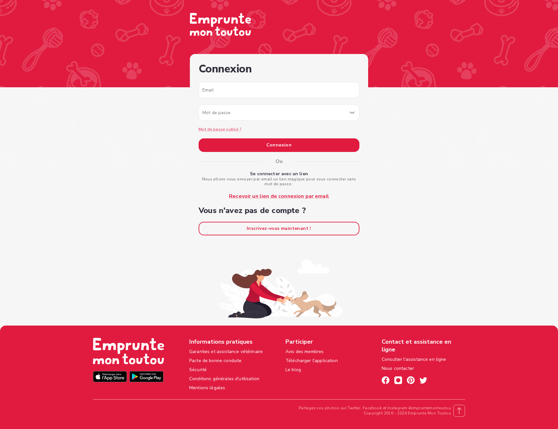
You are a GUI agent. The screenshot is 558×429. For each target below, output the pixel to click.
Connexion (279, 145)
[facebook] (385, 381)
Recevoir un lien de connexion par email (279, 196)
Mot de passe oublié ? (220, 129)
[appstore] (110, 377)
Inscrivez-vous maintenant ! (279, 228)
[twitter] (423, 381)
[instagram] (398, 381)
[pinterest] (411, 381)
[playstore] (146, 377)
